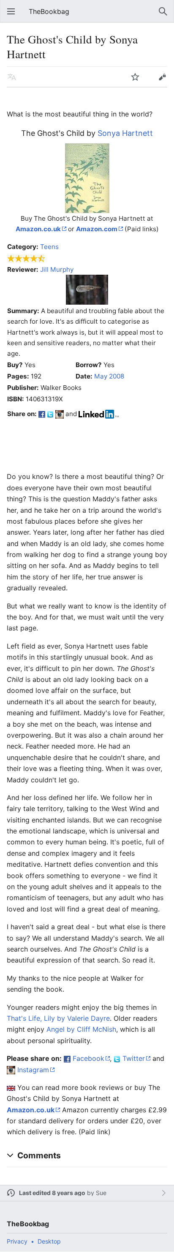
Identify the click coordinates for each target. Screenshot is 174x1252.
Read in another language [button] (11, 76)
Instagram (33, 1069)
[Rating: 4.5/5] (26, 258)
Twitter (133, 1058)
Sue (101, 1192)
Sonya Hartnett (125, 133)
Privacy (17, 1241)
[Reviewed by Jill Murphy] (87, 289)
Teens (49, 247)
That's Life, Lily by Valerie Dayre (58, 1018)
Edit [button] (162, 76)
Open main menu (11, 11)
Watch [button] (135, 76)
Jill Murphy (56, 269)
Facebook (88, 1058)
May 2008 (109, 376)
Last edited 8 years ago (52, 1192)
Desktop (49, 1241)
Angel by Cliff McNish (81, 1029)
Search (163, 11)
